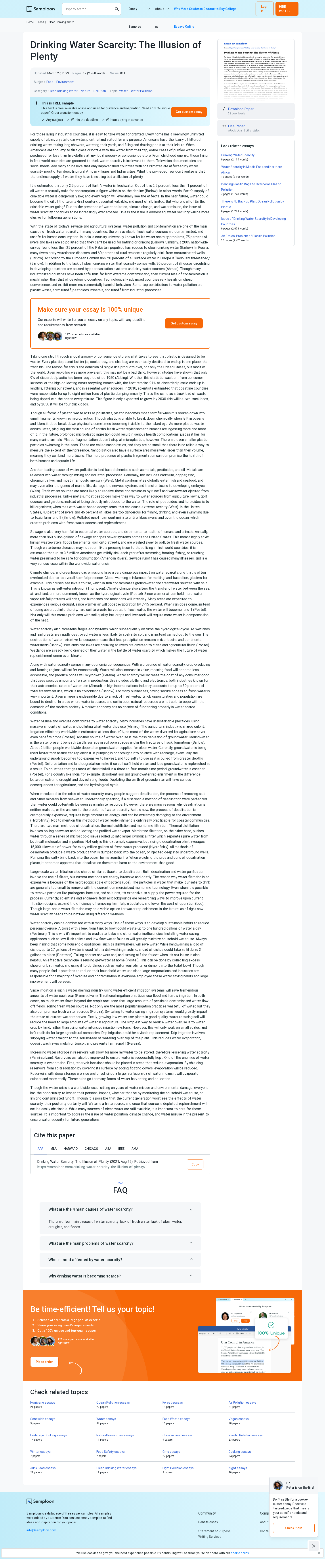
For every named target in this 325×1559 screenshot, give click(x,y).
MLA (53, 1148)
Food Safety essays (110, 1451)
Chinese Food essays (177, 1435)
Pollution (100, 91)
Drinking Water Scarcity (237, 155)
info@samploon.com (41, 1530)
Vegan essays (239, 1419)
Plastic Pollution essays (246, 1435)
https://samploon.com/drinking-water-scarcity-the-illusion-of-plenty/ (91, 1167)
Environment (65, 82)
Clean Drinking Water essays (116, 1468)
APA (40, 1148)
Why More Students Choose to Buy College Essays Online (205, 12)
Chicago (91, 1148)
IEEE (121, 1148)
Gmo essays (171, 1451)
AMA (135, 1148)
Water (123, 91)
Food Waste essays (176, 1419)
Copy (195, 1164)
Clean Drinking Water (61, 22)
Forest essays (172, 1402)
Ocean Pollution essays (113, 1402)
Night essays (238, 1468)
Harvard (71, 1148)
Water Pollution (142, 91)
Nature (85, 91)
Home (31, 22)
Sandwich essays (42, 1419)
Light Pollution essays (178, 1468)
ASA (108, 1148)
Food (42, 22)
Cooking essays (240, 1451)
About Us (266, 1522)
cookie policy (240, 1553)
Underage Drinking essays (48, 1435)
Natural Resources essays (115, 1435)
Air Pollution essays (242, 1402)
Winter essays (40, 1451)
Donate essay (208, 1522)
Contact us (268, 1531)
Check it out (293, 1528)
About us (159, 12)
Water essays (106, 1419)
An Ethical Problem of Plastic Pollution (248, 236)
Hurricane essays (42, 1402)
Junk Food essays (43, 1468)
